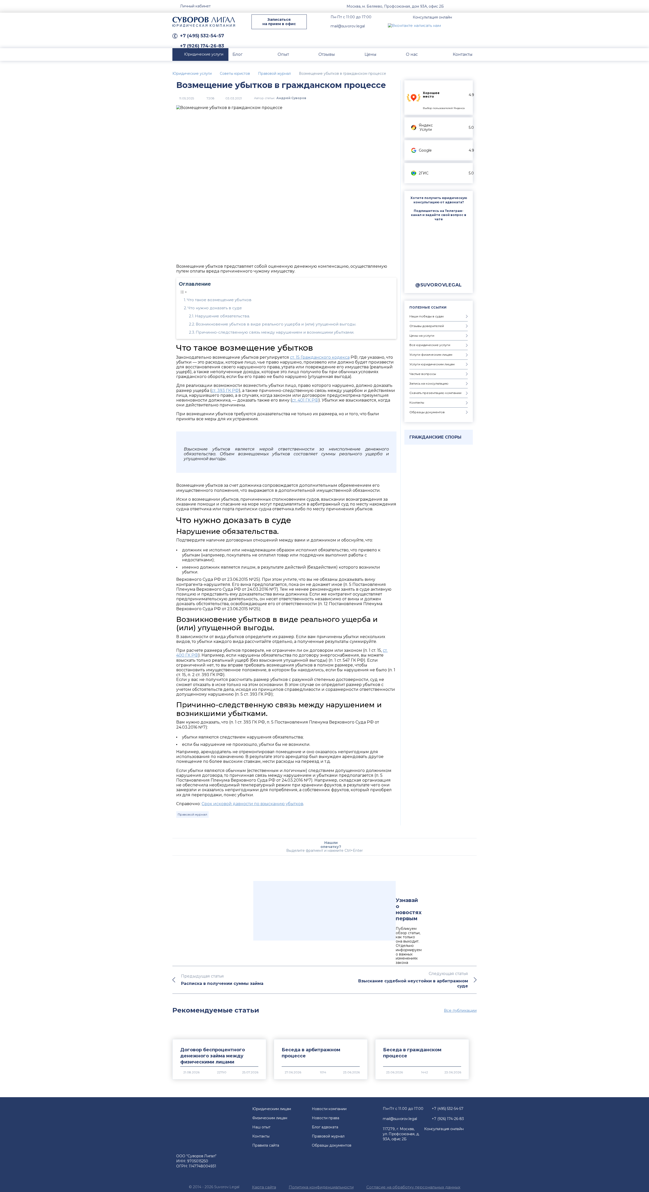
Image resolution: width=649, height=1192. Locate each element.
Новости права (325, 1118)
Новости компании (329, 1109)
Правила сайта (265, 1145)
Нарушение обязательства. (222, 316)
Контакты (260, 1136)
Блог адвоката (325, 1127)
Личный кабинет (195, 6)
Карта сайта (264, 1187)
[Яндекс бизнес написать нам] (473, 25)
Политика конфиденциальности (321, 1187)
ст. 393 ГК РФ (225, 390)
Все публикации (460, 1010)
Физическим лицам (269, 1118)
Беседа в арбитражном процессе (311, 1053)
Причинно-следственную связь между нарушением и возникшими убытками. (275, 332)
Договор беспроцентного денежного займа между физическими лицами (212, 1056)
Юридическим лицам (271, 1109)
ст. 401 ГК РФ (305, 400)
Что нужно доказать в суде (215, 307)
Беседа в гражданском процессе (412, 1053)
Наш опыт (261, 1127)
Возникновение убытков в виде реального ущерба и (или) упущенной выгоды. (276, 324)
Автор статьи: (280, 98)
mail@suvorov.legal (348, 26)
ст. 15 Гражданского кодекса (320, 357)
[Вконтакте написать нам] (414, 25)
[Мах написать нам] (449, 25)
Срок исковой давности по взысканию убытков (252, 803)
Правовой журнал (192, 814)
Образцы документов (331, 1145)
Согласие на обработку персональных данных (413, 1187)
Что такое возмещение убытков (219, 299)
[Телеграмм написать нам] (461, 25)
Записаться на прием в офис (279, 21)
